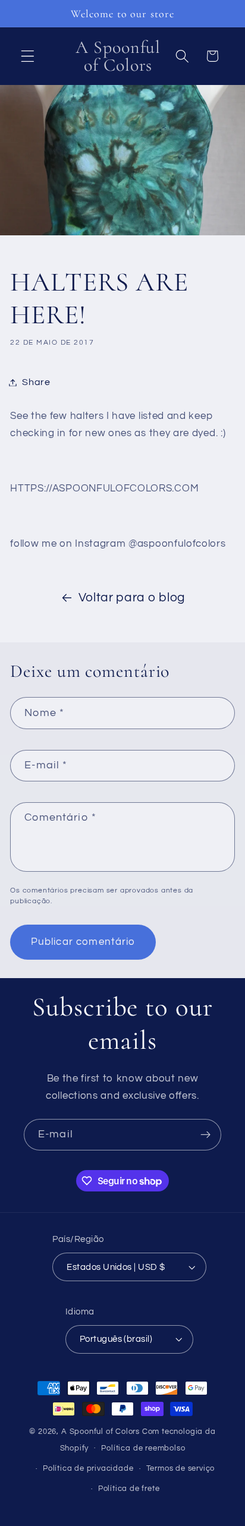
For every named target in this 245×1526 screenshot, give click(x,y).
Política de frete (129, 1489)
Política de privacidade (88, 1469)
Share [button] (36, 382)
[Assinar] (205, 1135)
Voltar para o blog (132, 597)
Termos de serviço (180, 1469)
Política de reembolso (143, 1448)
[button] (27, 56)
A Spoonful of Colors (100, 1432)
